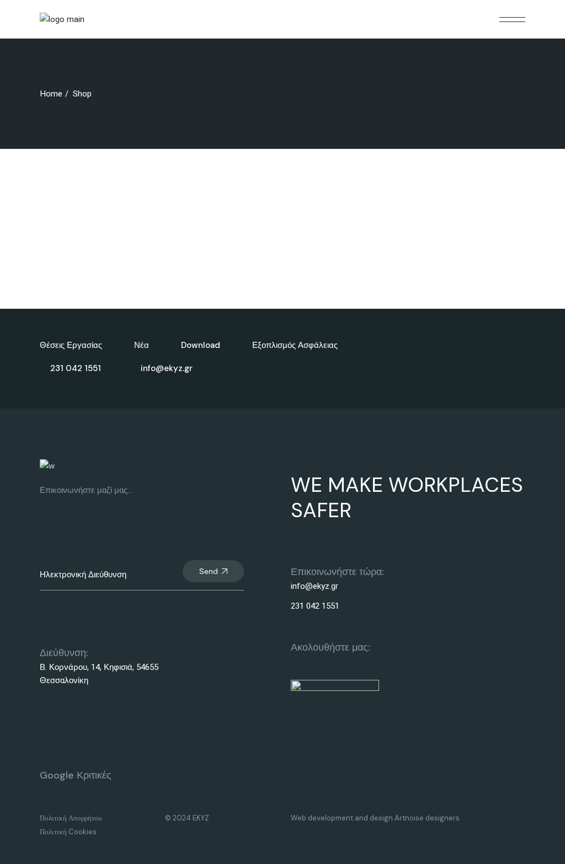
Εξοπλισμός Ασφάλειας (295, 345)
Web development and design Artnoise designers (375, 818)
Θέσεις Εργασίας (71, 345)
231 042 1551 (315, 606)
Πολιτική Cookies (68, 831)
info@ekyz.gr (314, 586)
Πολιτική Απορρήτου (71, 818)
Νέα (141, 345)
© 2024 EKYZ (187, 818)
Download (200, 345)
